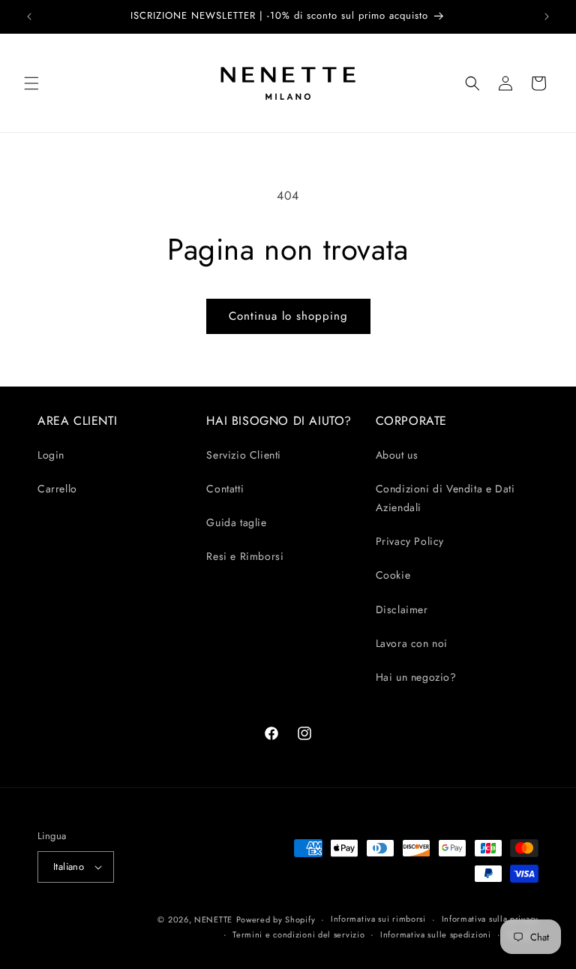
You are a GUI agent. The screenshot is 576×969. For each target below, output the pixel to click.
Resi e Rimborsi (245, 556)
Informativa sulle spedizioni (435, 934)
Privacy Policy (410, 541)
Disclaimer (402, 609)
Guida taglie (236, 522)
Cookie (393, 574)
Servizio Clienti (243, 454)
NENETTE (213, 919)
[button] (31, 83)
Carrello (57, 488)
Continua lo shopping (288, 316)
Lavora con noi (412, 643)
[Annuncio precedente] (29, 16)
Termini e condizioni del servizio (298, 934)
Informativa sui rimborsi (378, 919)
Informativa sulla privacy (490, 919)
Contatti (225, 488)
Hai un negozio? (416, 677)
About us (397, 454)
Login (51, 454)
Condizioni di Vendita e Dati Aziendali (445, 498)
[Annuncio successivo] (546, 16)
